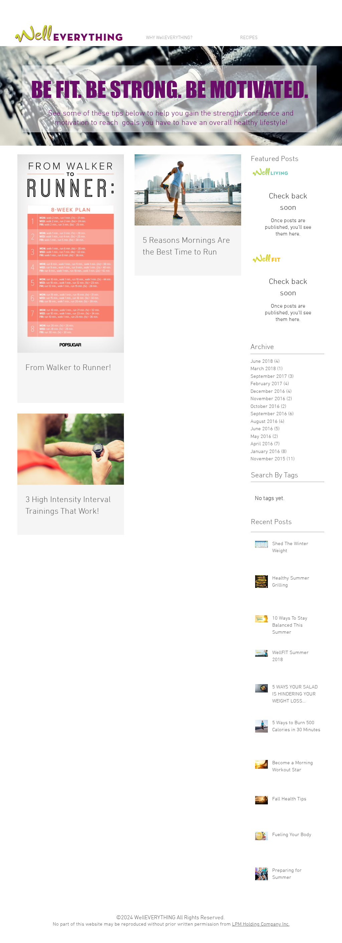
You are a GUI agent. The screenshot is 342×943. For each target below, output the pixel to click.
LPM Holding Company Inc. (261, 924)
